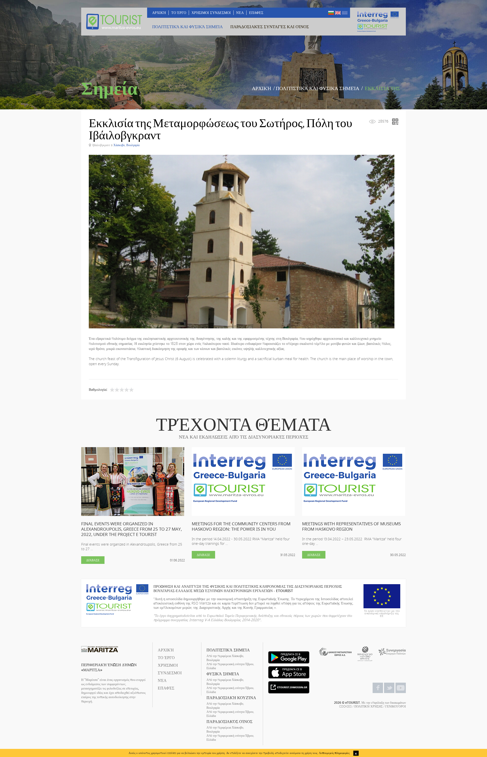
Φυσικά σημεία (222, 674)
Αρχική (261, 88)
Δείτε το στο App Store (288, 672)
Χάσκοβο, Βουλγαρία (126, 145)
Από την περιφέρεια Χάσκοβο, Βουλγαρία (225, 658)
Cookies (345, 706)
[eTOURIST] (114, 21)
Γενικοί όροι (395, 706)
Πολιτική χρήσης (368, 706)
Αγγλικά (338, 13)
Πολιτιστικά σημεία (228, 650)
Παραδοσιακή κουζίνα (231, 697)
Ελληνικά (344, 13)
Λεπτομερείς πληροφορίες (334, 753)
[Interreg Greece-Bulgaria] (378, 21)
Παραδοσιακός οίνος (229, 721)
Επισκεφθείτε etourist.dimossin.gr (288, 687)
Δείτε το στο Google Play (288, 657)
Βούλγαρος (331, 13)
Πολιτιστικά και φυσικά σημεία (317, 88)
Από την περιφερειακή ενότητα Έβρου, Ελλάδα (230, 666)
